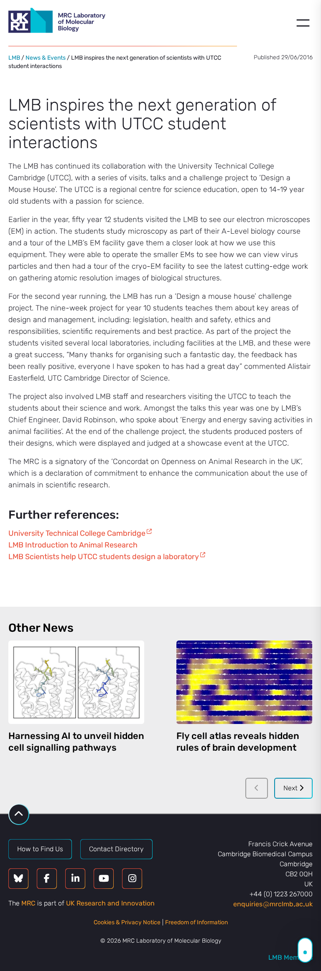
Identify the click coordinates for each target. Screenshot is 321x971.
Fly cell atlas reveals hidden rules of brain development (237, 741)
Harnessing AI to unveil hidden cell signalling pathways (76, 741)
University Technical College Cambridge (76, 533)
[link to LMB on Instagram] (132, 878)
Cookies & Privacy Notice (127, 922)
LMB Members (290, 957)
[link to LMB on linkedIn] (75, 878)
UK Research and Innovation (110, 903)
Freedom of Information (196, 922)
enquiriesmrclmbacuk (273, 904)
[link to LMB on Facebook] (46, 878)
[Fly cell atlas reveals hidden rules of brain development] (244, 682)
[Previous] (256, 788)
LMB (14, 57)
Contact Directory (116, 849)
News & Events (45, 57)
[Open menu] (303, 23)
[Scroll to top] (18, 814)
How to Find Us (40, 849)
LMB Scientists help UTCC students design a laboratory (103, 556)
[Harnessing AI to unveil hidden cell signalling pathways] (76, 682)
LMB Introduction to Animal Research (73, 545)
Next (291, 788)
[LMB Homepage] (56, 22)
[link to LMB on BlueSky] (18, 878)
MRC (28, 903)
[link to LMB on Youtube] (103, 878)
